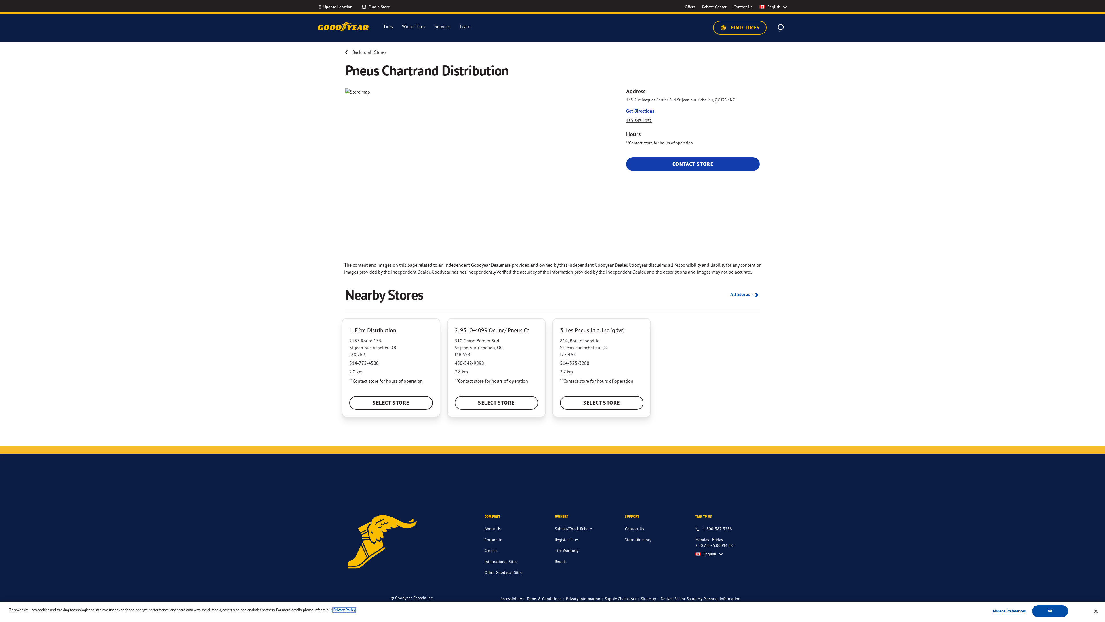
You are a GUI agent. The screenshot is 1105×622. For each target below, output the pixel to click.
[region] (552, 612)
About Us (493, 528)
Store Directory (638, 539)
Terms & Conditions (544, 598)
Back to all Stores (369, 52)
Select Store (391, 402)
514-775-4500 (364, 363)
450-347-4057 (639, 120)
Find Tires (744, 27)
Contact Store (693, 164)
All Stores (740, 294)
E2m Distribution (375, 330)
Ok (1050, 611)
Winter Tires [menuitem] (413, 26)
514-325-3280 (574, 363)
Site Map (648, 598)
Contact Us (634, 528)
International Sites (501, 561)
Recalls (561, 561)
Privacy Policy (344, 610)
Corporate (493, 539)
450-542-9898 (469, 363)
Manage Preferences (1009, 611)
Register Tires (567, 539)
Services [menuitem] (443, 26)
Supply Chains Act (620, 598)
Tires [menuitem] (388, 26)
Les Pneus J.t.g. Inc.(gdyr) (595, 330)
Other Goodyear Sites (503, 572)
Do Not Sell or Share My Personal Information (700, 598)
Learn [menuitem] (465, 26)
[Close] (1095, 611)
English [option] (773, 7)
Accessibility (511, 598)
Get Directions (640, 111)
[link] (386, 7)
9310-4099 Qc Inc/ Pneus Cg (495, 330)
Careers (491, 550)
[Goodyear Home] (343, 26)
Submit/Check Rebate (573, 528)
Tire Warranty (567, 550)
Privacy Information (583, 598)
